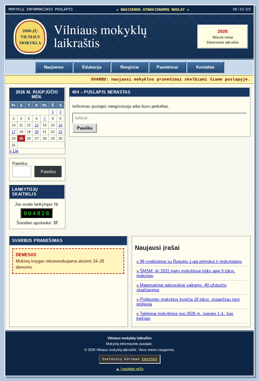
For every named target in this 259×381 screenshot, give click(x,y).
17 (13, 132)
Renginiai (129, 67)
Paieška (19, 163)
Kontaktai (205, 67)
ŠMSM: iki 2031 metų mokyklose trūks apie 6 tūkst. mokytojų (185, 273)
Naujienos (53, 67)
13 (37, 125)
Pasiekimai (167, 67)
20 (37, 132)
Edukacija (91, 67)
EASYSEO (149, 359)
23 (60, 132)
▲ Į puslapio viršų (129, 369)
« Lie (13, 150)
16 (60, 125)
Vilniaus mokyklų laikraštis (100, 36)
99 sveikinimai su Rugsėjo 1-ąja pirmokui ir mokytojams (191, 261)
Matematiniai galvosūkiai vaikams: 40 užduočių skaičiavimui (181, 287)
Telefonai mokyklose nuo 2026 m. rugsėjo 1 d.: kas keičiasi (184, 316)
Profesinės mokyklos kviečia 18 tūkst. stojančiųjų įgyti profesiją (188, 301)
